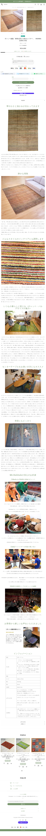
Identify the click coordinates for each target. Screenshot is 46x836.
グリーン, (3, 754)
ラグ (25, 43)
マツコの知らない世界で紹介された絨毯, (7, 757)
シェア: (2, 71)
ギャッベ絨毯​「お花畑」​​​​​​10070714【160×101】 (23, 757)
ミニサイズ (9, 758)
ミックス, (5, 758)
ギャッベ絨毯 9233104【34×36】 (7, 760)
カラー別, (11, 753)
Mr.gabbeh (24, 45)
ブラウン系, (42, 753)
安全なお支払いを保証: (22, 66)
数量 (13, 77)
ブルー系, (7, 755)
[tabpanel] (7, 754)
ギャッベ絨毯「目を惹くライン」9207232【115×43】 (38, 757)
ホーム (13, 7)
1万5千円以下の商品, (6, 753)
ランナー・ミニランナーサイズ (38, 755)
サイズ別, (12, 754)
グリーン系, (7, 754)
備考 (13, 59)
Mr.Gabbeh (23, 815)
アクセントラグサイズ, (21, 753)
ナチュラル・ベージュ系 (23, 755)
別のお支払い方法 (23, 95)
